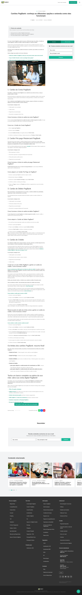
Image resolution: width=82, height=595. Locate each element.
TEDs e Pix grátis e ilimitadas (15, 389)
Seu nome (52, 50)
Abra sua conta (73, 2)
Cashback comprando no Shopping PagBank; (19, 399)
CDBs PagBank (12, 397)
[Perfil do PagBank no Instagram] (63, 577)
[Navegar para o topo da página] (78, 591)
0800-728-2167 (63, 566)
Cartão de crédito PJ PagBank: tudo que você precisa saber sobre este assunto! (26, 55)
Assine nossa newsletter (62, 2)
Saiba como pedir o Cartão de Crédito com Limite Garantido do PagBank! (24, 60)
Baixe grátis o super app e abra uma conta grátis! (26, 404)
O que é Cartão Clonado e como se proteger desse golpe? (21, 57)
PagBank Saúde (12, 391)
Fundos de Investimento (22, 397)
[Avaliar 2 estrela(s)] (16, 410)
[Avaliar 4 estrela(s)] (18, 410)
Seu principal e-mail (55, 53)
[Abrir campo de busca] (79, 2)
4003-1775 (62, 552)
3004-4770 (62, 560)
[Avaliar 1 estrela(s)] (15, 410)
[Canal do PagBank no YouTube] (66, 577)
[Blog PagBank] (71, 577)
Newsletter (54, 41)
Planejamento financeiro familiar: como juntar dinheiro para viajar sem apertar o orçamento (18, 483)
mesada (28, 146)
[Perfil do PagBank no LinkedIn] (68, 577)
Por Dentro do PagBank (41, 11)
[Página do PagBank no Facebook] (60, 577)
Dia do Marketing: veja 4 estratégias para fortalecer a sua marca (40, 483)
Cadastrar (61, 57)
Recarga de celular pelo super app (16, 402)
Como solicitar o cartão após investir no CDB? (17, 293)
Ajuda (61, 572)
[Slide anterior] (9, 490)
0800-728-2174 (63, 556)
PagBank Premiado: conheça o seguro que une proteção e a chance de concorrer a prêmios (63, 483)
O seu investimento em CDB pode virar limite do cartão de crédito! (21, 269)
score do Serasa (27, 290)
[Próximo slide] (16, 490)
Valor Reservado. (29, 286)
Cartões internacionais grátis (15, 395)
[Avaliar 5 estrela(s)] (19, 410)
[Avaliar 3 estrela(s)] (17, 410)
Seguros (61, 480)
